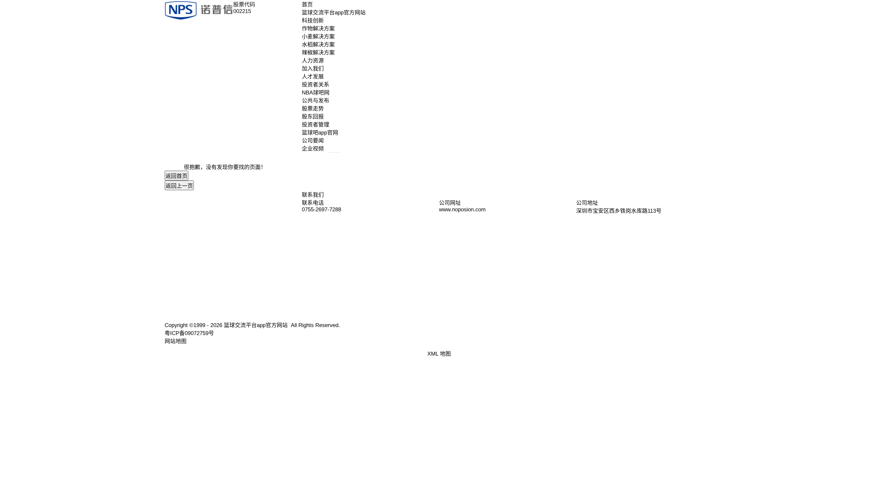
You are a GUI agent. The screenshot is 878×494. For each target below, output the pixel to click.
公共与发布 (315, 100)
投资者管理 (315, 124)
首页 (307, 4)
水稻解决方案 (318, 44)
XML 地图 (439, 354)
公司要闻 (313, 140)
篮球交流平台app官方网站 (334, 12)
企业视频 (313, 148)
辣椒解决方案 (318, 52)
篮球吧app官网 (320, 132)
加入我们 (313, 68)
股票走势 (313, 108)
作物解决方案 (318, 28)
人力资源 (313, 60)
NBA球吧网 (315, 92)
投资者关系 (315, 84)
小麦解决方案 (318, 36)
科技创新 (313, 20)
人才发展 (313, 76)
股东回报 (313, 116)
